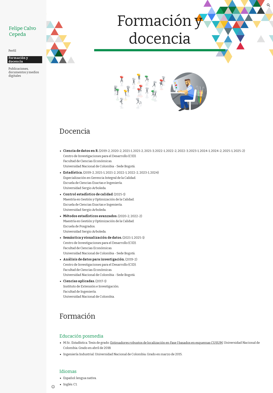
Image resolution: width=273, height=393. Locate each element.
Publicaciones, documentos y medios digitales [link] (24, 72)
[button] (268, 5)
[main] (160, 31)
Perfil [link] (12, 50)
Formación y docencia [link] (18, 59)
